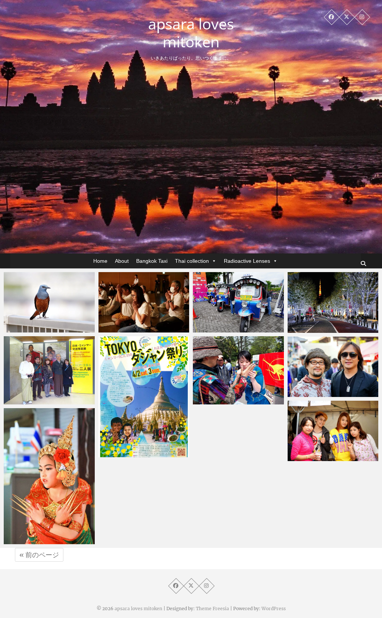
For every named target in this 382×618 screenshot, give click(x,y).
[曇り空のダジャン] (144, 396)
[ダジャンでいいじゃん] (333, 431)
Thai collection (192, 261)
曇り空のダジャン (135, 453)
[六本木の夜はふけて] (333, 302)
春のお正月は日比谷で (236, 400)
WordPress (274, 608)
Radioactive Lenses (247, 261)
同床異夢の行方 (133, 328)
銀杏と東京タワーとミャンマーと (330, 389)
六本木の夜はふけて (328, 329)
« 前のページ (39, 555)
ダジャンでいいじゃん (330, 457)
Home (100, 261)
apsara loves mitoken (191, 33)
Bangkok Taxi (151, 261)
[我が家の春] (49, 302)
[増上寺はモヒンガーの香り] (49, 370)
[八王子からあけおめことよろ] (49, 476)
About (122, 261)
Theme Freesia (212, 608)
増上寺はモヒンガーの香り (47, 396)
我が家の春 (33, 328)
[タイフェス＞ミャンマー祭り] (238, 302)
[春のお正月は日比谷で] (238, 370)
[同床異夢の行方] (144, 302)
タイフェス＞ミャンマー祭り (236, 324)
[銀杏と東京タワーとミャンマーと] (333, 367)
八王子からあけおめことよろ (47, 536)
